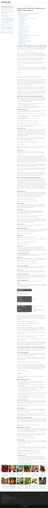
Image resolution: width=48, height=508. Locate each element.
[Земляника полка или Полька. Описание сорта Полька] (12, 471)
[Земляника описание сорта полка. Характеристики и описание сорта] (5, 471)
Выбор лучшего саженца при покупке (25, 40)
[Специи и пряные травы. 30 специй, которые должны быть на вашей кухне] (42, 484)
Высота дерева (21, 21)
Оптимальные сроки (22, 39)
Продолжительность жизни (23, 23)
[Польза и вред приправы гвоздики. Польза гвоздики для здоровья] (12, 484)
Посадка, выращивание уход (23, 32)
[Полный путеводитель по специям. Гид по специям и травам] (35, 484)
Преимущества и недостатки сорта (24, 37)
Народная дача (6, 2)
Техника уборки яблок (22, 16)
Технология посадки (22, 42)
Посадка (20, 33)
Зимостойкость (21, 25)
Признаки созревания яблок (23, 15)
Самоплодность (21, 30)
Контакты (3, 497)
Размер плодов (21, 24)
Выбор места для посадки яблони (24, 41)
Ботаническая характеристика (24, 36)
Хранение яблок (21, 17)
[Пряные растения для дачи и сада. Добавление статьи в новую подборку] (20, 484)
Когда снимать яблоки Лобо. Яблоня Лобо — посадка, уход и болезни (29, 13)
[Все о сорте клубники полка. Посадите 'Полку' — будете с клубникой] (20, 471)
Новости (42, 2)
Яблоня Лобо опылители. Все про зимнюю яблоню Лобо (27, 18)
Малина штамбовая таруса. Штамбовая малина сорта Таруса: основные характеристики (7, 12)
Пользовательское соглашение (11, 497)
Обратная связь (4, 501)
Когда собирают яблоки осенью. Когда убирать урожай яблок (28, 14)
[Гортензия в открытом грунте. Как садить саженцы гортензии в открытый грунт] (5, 484)
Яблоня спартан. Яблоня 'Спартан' (23, 34)
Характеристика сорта (22, 19)
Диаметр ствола (21, 22)
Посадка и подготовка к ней (23, 38)
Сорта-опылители (22, 20)
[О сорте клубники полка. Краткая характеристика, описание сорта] (42, 471)
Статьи (46, 2)
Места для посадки (29, 463)
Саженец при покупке (22, 463)
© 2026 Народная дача (5, 495)
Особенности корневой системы (24, 26)
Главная (38, 2)
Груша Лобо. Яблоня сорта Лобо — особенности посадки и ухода (28, 35)
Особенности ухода (22, 43)
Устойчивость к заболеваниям (24, 31)
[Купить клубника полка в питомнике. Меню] (27, 471)
